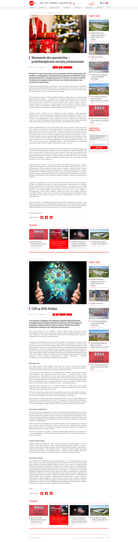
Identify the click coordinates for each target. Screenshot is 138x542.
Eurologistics (63, 3)
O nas (74, 537)
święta (61, 67)
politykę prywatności (100, 144)
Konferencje (53, 3)
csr (53, 314)
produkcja (42, 7)
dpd (57, 314)
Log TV (74, 3)
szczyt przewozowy (68, 67)
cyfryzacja (77, 7)
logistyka (32, 7)
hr (108, 7)
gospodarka (88, 7)
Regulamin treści (84, 537)
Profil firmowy (92, 3)
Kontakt (78, 537)
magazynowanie (54, 7)
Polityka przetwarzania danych (95, 537)
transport (67, 7)
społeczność (62, 314)
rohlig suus (55, 67)
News (41, 3)
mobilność (100, 7)
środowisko (69, 314)
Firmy (46, 3)
